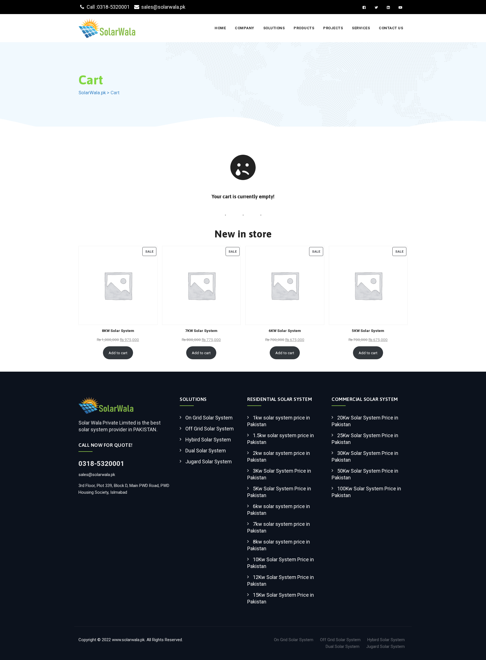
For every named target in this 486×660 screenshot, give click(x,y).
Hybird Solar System (208, 440)
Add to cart (118, 353)
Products (304, 28)
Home (220, 28)
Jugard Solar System (208, 461)
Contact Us (391, 28)
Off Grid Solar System (209, 429)
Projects (333, 28)
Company (244, 28)
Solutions (274, 28)
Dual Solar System (205, 451)
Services (361, 28)
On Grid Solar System (209, 418)
